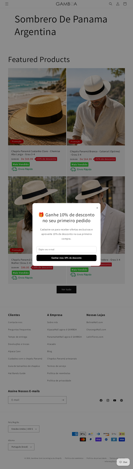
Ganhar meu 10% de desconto (66, 258)
